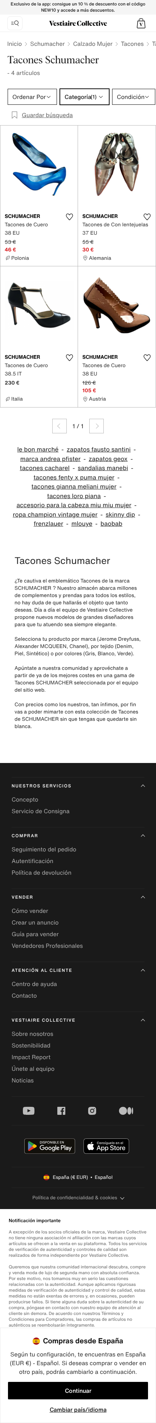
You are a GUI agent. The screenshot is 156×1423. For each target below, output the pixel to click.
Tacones (132, 43)
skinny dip (120, 514)
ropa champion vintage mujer (55, 514)
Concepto (25, 799)
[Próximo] (96, 426)
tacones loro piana (74, 496)
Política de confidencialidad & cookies (74, 1197)
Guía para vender (35, 934)
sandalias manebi (103, 468)
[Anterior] (59, 426)
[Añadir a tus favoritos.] (69, 216)
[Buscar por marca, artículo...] (14, 23)
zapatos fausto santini (99, 449)
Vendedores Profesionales (47, 945)
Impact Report (31, 1057)
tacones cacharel (45, 468)
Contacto (24, 995)
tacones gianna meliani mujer (74, 486)
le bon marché (37, 449)
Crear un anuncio (35, 922)
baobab (111, 523)
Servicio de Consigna (41, 811)
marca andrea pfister (50, 459)
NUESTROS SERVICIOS (41, 786)
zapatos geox (108, 459)
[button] (141, 23)
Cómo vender (30, 910)
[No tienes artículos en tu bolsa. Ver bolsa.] (141, 23)
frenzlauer (48, 523)
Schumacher (47, 43)
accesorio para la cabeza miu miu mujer (73, 505)
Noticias (23, 1080)
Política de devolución (41, 872)
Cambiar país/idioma (78, 1409)
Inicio (14, 43)
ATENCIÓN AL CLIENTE (42, 970)
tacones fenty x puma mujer (73, 477)
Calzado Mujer (92, 43)
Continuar (78, 1390)
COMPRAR (25, 836)
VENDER (22, 897)
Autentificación (32, 860)
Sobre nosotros (32, 1033)
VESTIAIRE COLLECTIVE (43, 1020)
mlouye (82, 523)
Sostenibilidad (31, 1045)
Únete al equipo (33, 1068)
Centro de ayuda (34, 983)
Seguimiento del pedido (44, 849)
